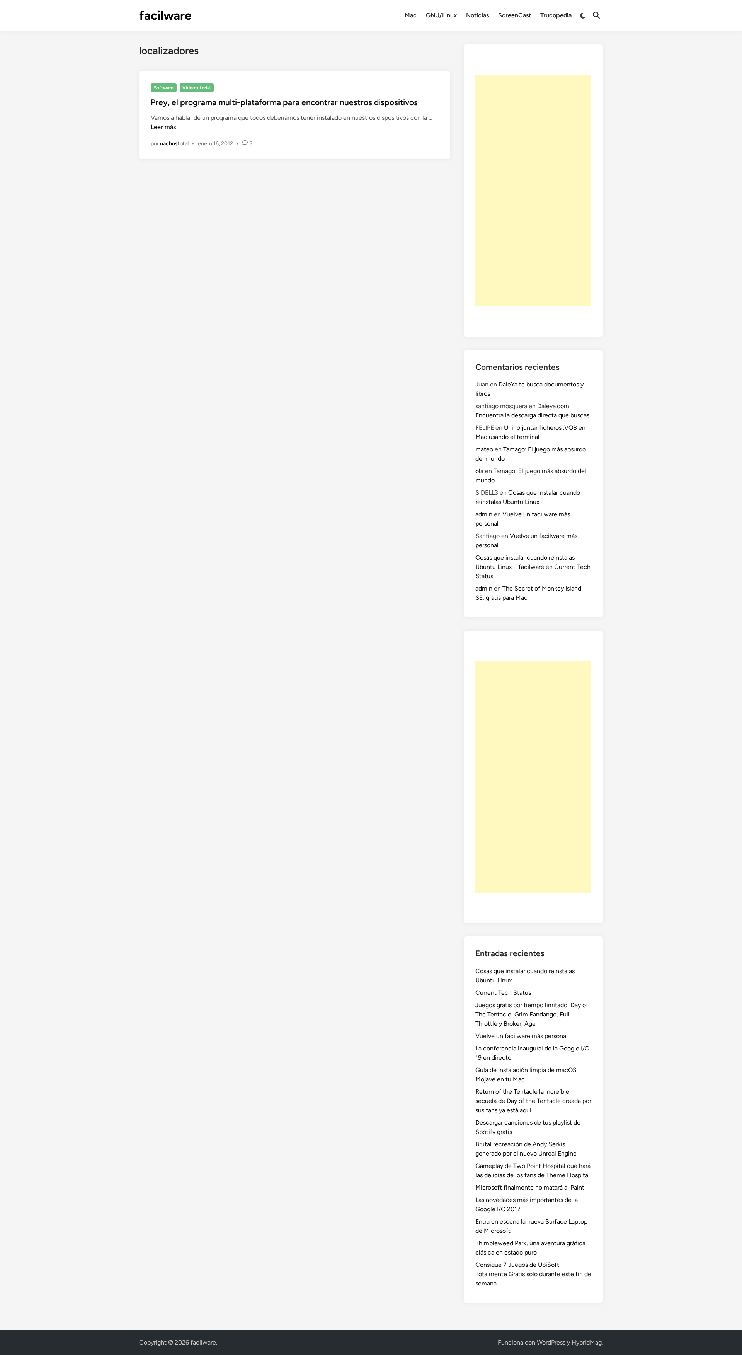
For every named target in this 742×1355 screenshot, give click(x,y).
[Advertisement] (533, 190)
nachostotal (174, 143)
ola (479, 471)
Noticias (477, 15)
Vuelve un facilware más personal (521, 1036)
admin (483, 514)
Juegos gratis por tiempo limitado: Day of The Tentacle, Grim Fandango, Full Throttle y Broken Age (531, 1014)
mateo (484, 449)
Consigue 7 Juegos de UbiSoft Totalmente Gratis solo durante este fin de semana (533, 1274)
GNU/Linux (441, 15)
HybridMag (587, 1342)
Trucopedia (556, 15)
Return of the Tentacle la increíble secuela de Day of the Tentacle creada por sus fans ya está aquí (533, 1101)
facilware (165, 15)
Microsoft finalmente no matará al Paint (529, 1187)
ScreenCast (514, 15)
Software (164, 87)
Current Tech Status (503, 992)
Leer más (163, 127)
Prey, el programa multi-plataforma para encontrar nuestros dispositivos (284, 102)
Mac (411, 15)
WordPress (551, 1342)
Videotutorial (196, 87)
